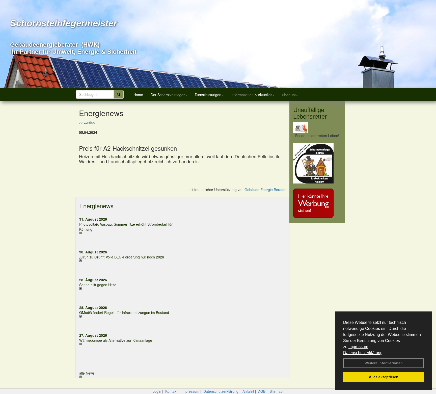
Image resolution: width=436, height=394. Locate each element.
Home (138, 94)
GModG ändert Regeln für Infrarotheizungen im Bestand (124, 312)
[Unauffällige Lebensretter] (317, 127)
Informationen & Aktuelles (251, 94)
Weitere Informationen (384, 363)
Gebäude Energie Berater (265, 189)
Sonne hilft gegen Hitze (97, 284)
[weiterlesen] (129, 233)
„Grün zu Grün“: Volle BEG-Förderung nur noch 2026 (121, 256)
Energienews (96, 205)
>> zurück (87, 122)
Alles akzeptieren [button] (383, 377)
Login (156, 391)
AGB (261, 391)
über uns (289, 94)
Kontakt (171, 391)
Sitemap (276, 391)
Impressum (358, 347)
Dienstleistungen (208, 94)
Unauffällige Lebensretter (310, 112)
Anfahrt (248, 391)
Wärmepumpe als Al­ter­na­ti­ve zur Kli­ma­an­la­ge (115, 340)
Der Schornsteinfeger (168, 94)
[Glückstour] (317, 163)
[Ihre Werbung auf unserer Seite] (317, 203)
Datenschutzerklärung (363, 353)
